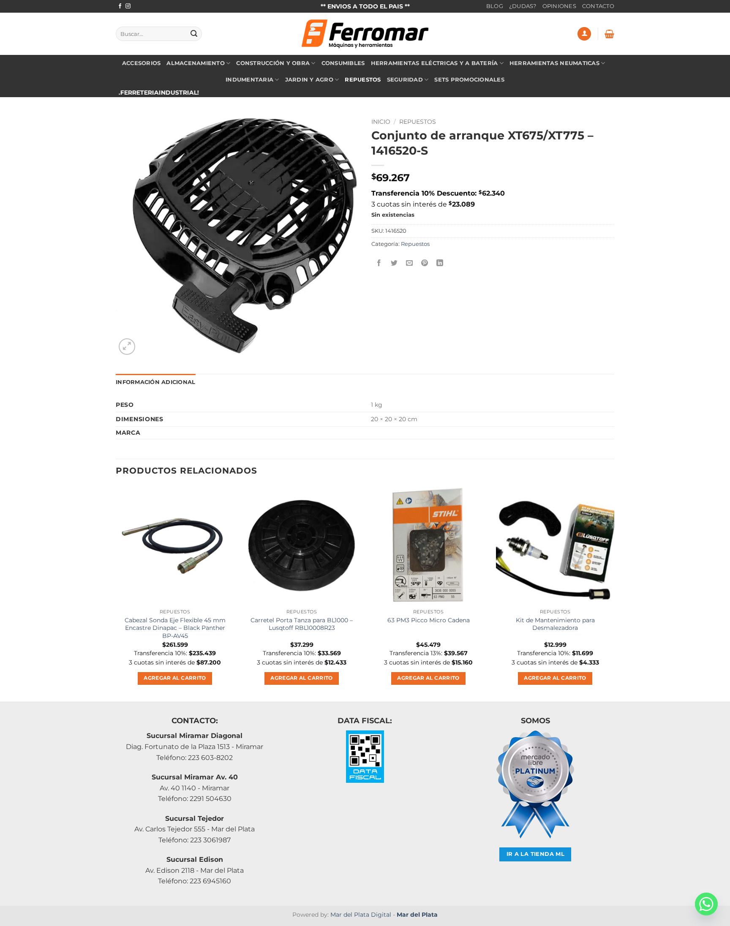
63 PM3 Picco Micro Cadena (428, 620)
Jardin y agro (309, 79)
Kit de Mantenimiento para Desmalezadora (555, 624)
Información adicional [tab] (155, 382)
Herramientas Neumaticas (554, 63)
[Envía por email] (410, 263)
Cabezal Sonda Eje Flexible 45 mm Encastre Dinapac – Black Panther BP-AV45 (175, 628)
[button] (584, 34)
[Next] (613, 592)
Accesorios (141, 63)
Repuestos (363, 79)
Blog (494, 6)
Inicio (380, 121)
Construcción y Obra (273, 63)
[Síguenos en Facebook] (120, 6)
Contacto (598, 6)
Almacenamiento (195, 63)
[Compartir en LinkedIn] (440, 263)
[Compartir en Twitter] (394, 263)
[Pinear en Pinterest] (425, 263)
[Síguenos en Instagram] (128, 6)
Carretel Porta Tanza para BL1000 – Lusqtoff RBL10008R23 (302, 624)
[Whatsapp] (706, 904)
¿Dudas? (523, 6)
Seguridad (405, 79)
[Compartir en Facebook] (379, 263)
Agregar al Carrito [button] (175, 678)
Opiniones (559, 6)
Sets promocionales (469, 79)
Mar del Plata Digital (360, 914)
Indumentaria (249, 79)
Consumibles (343, 63)
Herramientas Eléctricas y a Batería (434, 63)
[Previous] (116, 592)
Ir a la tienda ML (536, 854)
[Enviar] (194, 34)
